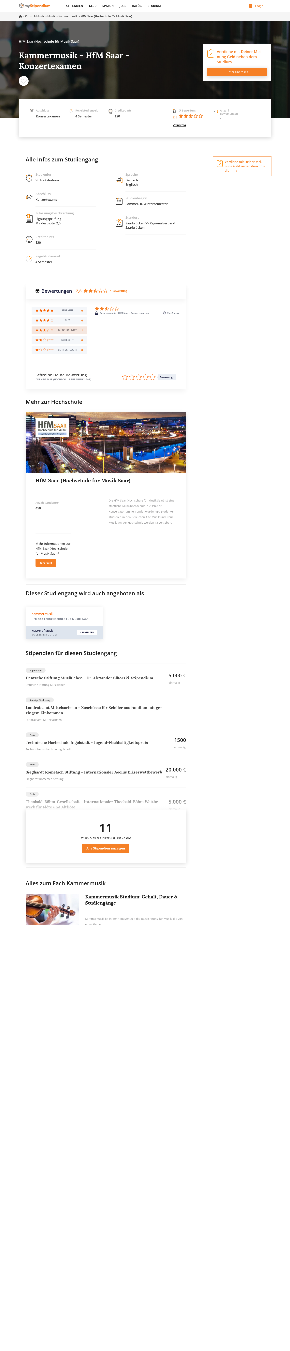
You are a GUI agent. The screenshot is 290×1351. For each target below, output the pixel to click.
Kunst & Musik (34, 16)
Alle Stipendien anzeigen (105, 848)
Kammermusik (68, 16)
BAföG (137, 6)
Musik (51, 16)
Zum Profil (46, 562)
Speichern (24, 81)
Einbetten (179, 125)
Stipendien (74, 6)
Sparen (108, 6)
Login (259, 6)
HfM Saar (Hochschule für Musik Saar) (83, 480)
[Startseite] (36, 5)
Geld (92, 6)
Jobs (123, 6)
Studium (154, 6)
